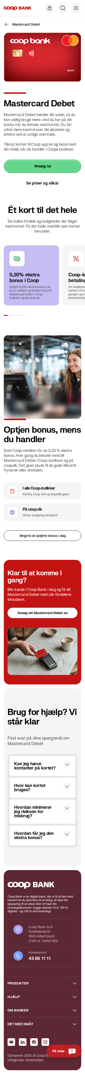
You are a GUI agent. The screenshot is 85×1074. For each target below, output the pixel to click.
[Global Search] (63, 8)
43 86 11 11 (40, 958)
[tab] (6, 315)
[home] (17, 8)
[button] (76, 8)
